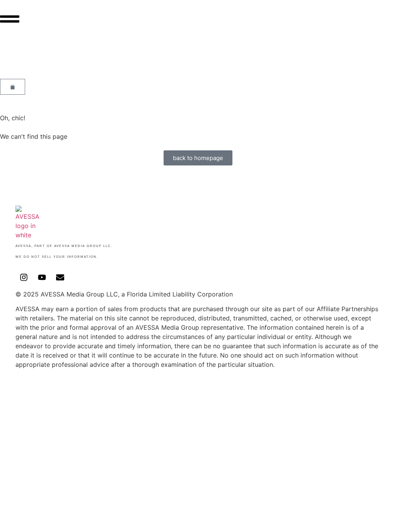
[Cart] (12, 87)
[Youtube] (42, 277)
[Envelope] (60, 277)
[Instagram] (23, 277)
